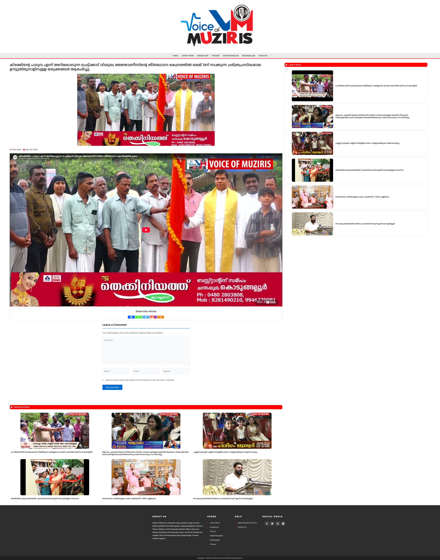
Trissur (216, 56)
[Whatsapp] (138, 317)
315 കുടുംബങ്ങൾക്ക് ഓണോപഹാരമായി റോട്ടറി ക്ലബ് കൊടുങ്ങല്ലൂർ (223, 498)
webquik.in (239, 558)
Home (175, 56)
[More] (160, 317)
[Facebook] (131, 317)
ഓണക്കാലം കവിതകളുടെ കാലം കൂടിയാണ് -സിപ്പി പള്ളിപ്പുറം (129, 498)
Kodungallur (248, 56)
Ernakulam (202, 56)
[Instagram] (153, 317)
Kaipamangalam (231, 56)
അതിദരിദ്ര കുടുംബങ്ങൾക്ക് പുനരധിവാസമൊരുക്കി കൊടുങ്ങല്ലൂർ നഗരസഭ (45, 498)
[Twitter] (146, 317)
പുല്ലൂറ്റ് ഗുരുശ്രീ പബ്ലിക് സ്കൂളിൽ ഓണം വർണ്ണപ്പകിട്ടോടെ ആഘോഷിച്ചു (225, 452)
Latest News (188, 56)
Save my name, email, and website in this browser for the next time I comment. (140, 380)
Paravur (263, 56)
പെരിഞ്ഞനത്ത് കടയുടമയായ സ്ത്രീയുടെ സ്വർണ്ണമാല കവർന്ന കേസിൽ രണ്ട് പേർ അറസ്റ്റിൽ (51, 452)
